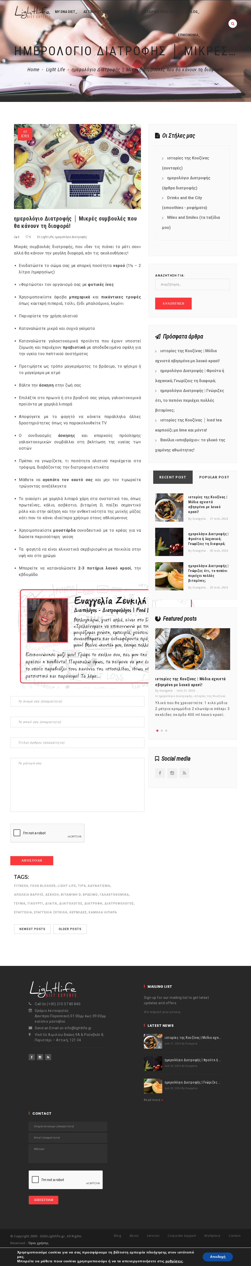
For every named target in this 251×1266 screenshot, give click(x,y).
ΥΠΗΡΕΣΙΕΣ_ (128, 12)
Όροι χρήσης (38, 1243)
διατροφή (93, 903)
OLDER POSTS (70, 929)
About (134, 1235)
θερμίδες (78, 912)
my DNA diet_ (66, 12)
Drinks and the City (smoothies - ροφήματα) (184, 202)
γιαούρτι (35, 903)
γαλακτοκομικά (114, 894)
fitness (21, 886)
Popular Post (214, 477)
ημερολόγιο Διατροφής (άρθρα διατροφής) (186, 183)
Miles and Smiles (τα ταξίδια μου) (191, 222)
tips (82, 886)
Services (153, 1235)
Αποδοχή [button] (218, 1256)
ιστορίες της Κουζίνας (210, 696)
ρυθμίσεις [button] (174, 1261)
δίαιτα (51, 903)
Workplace (212, 1235)
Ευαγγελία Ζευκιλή (50, 912)
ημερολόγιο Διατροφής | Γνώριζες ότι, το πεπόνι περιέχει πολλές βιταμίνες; (189, 400)
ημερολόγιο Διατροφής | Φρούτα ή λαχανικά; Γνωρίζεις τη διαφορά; (189, 375)
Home (33, 69)
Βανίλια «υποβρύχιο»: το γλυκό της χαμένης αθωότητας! (190, 445)
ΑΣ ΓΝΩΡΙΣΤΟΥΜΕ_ (98, 12)
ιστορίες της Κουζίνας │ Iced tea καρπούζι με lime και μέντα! (188, 425)
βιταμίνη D (71, 894)
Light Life (55, 69)
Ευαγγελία (23, 912)
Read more (152, 1100)
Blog (117, 1235)
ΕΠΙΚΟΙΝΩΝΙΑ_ (189, 35)
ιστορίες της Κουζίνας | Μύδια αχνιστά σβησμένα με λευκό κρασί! (187, 355)
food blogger (43, 886)
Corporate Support (182, 1235)
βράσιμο (90, 894)
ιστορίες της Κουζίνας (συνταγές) (185, 163)
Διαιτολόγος (70, 903)
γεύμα (19, 903)
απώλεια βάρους (28, 894)
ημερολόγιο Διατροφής (71, 237)
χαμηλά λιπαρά (102, 912)
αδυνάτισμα (99, 886)
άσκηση (52, 894)
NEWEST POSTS (32, 929)
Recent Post (172, 477)
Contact (235, 1235)
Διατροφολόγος (119, 903)
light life (67, 886)
